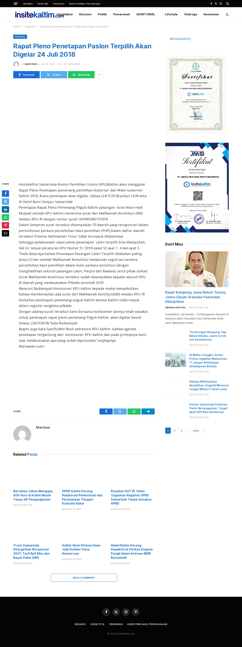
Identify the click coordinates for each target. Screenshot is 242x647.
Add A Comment (84, 577)
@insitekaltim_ (181, 38)
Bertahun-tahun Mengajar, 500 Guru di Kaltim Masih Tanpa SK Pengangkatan (33, 495)
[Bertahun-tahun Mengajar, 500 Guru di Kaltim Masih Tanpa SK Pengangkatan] (35, 474)
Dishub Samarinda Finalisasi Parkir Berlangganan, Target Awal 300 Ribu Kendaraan (208, 408)
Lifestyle (171, 14)
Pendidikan (65, 14)
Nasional (20, 36)
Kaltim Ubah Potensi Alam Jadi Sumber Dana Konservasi (81, 549)
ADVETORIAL (145, 14)
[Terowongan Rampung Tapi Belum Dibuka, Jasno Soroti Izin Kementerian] (175, 337)
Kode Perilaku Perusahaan (84, 3)
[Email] (5, 233)
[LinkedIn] (5, 209)
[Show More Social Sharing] (99, 74)
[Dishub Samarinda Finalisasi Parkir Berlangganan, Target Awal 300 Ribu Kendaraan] (175, 409)
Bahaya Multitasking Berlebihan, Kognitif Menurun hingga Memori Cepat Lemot (209, 385)
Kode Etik (43, 3)
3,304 (196, 430)
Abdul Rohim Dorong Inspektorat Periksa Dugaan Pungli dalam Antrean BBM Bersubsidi (132, 551)
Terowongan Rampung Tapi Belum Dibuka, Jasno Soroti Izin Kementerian (207, 335)
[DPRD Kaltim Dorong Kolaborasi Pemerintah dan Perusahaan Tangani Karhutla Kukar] (84, 474)
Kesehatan (211, 14)
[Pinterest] (5, 225)
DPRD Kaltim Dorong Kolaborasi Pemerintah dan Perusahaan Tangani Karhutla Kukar (82, 497)
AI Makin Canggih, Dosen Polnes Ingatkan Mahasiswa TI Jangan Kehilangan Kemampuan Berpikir (208, 360)
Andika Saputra (175, 307)
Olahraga (190, 14)
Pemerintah (121, 14)
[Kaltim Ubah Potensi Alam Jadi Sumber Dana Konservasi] (84, 528)
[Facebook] (5, 193)
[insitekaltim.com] (39, 14)
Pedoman (58, 3)
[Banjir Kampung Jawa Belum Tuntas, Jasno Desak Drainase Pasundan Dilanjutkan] (197, 269)
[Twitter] (5, 201)
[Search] (227, 3)
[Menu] (16, 3)
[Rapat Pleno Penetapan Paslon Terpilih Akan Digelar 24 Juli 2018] (84, 129)
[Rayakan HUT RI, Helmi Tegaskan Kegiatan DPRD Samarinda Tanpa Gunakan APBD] (133, 474)
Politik (102, 14)
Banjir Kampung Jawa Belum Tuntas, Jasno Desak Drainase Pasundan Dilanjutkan (196, 297)
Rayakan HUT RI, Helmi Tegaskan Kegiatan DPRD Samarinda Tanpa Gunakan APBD (131, 497)
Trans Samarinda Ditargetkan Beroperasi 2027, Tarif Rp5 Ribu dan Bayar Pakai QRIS (31, 551)
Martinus (31, 64)
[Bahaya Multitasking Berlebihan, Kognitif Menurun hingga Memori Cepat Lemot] (175, 386)
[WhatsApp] (5, 217)
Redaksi (28, 3)
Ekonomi (85, 14)
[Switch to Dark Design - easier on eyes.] (227, 14)
